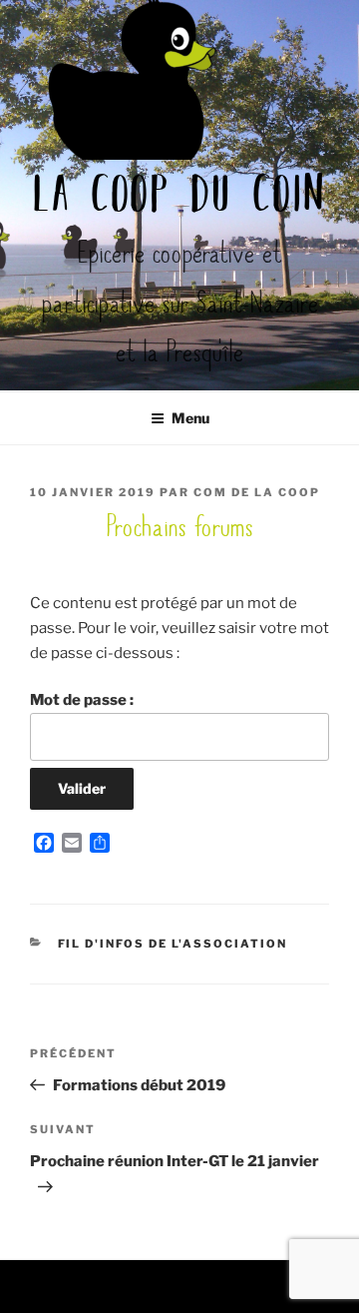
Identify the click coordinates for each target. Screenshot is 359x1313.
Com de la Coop (256, 492)
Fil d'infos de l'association (173, 944)
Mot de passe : (82, 700)
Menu (190, 417)
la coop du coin (180, 198)
